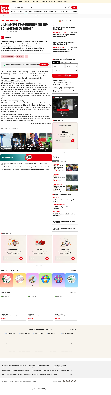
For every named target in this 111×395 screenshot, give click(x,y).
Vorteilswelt (13, 1)
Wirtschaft (8, 16)
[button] (70, 11)
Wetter (55, 16)
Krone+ (13, 11)
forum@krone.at (40, 169)
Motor (67, 11)
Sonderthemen (49, 16)
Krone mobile (44, 1)
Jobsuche (59, 1)
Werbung (63, 370)
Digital (62, 11)
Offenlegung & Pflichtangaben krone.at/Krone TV (14, 366)
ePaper (20, 1)
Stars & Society (38, 11)
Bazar (65, 1)
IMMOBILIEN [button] (56, 62)
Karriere (69, 370)
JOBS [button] (61, 62)
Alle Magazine (73, 329)
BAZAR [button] (69, 62)
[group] (6, 142)
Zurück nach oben (39, 388)
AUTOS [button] (65, 62)
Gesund (51, 11)
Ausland (57, 11)
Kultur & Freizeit (35, 16)
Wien (25, 11)
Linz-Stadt (20, 16)
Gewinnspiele (35, 1)
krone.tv (75, 11)
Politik (30, 11)
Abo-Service (5, 374)
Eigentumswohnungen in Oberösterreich (65, 82)
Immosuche (52, 1)
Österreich (20, 11)
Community (27, 1)
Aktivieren (44, 64)
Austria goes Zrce (69, 16)
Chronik (14, 16)
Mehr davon (61, 16)
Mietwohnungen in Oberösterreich (65, 84)
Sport (45, 11)
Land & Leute (27, 16)
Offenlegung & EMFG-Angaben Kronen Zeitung (39, 366)
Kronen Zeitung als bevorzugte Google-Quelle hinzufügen (26, 64)
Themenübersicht (45, 167)
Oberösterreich (5, 31)
